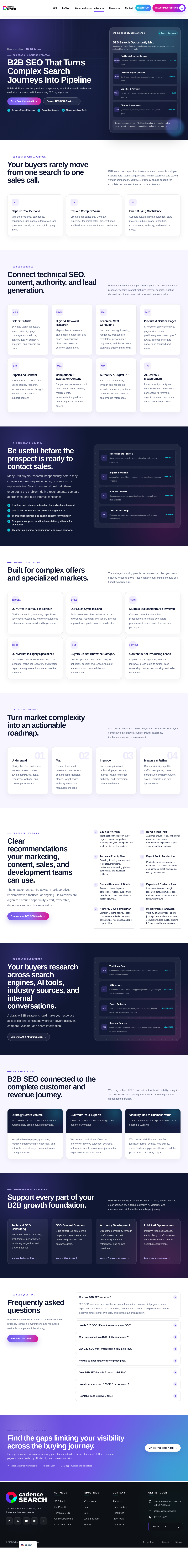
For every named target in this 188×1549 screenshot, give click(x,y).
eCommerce (90, 1501)
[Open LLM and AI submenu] (71, 8)
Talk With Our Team (23, 1338)
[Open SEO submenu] (58, 8)
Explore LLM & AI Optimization (28, 1037)
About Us (117, 1501)
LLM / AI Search (62, 1524)
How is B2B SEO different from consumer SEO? (105, 1325)
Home (9, 49)
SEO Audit (59, 1501)
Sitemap (178, 1542)
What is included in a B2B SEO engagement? (104, 1337)
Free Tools (118, 1518)
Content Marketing (63, 1518)
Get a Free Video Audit (24, 101)
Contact (129, 8)
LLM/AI (65, 8)
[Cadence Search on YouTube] (26, 1520)
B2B (86, 1513)
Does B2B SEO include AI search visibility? (102, 1372)
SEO (55, 8)
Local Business (92, 1518)
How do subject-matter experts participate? (102, 1360)
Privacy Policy (149, 1542)
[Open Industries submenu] (105, 8)
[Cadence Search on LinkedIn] (9, 1520)
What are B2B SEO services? (95, 1297)
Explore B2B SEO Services (62, 101)
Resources (114, 8)
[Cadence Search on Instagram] (34, 1520)
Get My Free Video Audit (162, 1448)
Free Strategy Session (169, 7)
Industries (99, 8)
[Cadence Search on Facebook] (43, 1520)
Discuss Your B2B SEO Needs (28, 916)
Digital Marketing (83, 8)
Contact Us (118, 1524)
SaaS (86, 1507)
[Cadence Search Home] (26, 1497)
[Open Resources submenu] (121, 8)
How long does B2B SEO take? (96, 1396)
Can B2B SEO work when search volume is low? (105, 1349)
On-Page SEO (61, 1507)
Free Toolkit (143, 8)
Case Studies (120, 1507)
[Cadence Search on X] (17, 1520)
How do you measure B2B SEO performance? (104, 1384)
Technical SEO (62, 1513)
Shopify (88, 1524)
